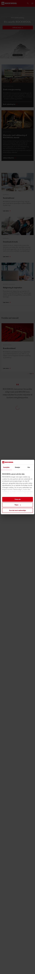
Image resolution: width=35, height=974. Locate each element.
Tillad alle (17, 499)
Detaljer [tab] (17, 467)
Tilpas (16, 505)
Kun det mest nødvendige (17, 510)
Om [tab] (29, 467)
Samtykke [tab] (6, 467)
